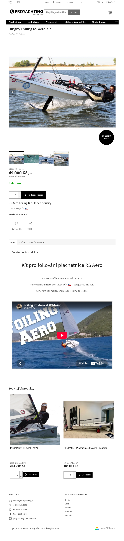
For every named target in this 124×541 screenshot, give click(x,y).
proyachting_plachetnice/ (24, 518)
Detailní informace (17, 214)
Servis (70, 2)
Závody (68, 511)
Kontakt (68, 515)
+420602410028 (20, 505)
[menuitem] (15, 22)
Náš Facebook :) (20, 513)
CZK (99, 2)
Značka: (17, 34)
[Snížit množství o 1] (19, 196)
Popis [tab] (12, 242)
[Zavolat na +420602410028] (13, 2)
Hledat (74, 12)
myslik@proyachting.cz (23, 500)
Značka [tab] (21, 242)
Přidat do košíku (35, 194)
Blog (58, 2)
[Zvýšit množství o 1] (19, 193)
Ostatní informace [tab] (36, 242)
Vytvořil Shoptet (108, 528)
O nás (47, 2)
